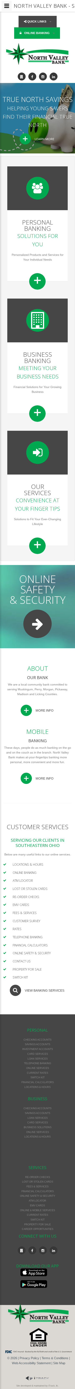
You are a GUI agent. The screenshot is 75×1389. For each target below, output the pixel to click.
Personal (37, 1030)
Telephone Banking (27, 937)
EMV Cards (21, 905)
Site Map (59, 1363)
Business (37, 1098)
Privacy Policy (29, 1358)
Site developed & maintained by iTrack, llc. (37, 1385)
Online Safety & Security (32, 953)
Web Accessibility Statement (31, 1363)
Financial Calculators (30, 945)
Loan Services (38, 1058)
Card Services (37, 1053)
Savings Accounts (37, 1044)
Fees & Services (25, 913)
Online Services (37, 1068)
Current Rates (37, 1072)
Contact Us (22, 961)
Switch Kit (20, 977)
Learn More (44, 139)
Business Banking (37, 357)
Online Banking (36, 33)
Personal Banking (37, 225)
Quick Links (36, 21)
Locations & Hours (28, 864)
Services (37, 1167)
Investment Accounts (37, 1049)
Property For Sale (27, 969)
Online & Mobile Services (37, 1210)
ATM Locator (23, 880)
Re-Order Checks (26, 897)
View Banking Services (44, 990)
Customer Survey (26, 921)
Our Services (37, 489)
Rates (17, 929)
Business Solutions (37, 1127)
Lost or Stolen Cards (30, 889)
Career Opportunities (37, 1229)
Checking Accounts (37, 1039)
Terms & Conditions (55, 1358)
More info (45, 710)
